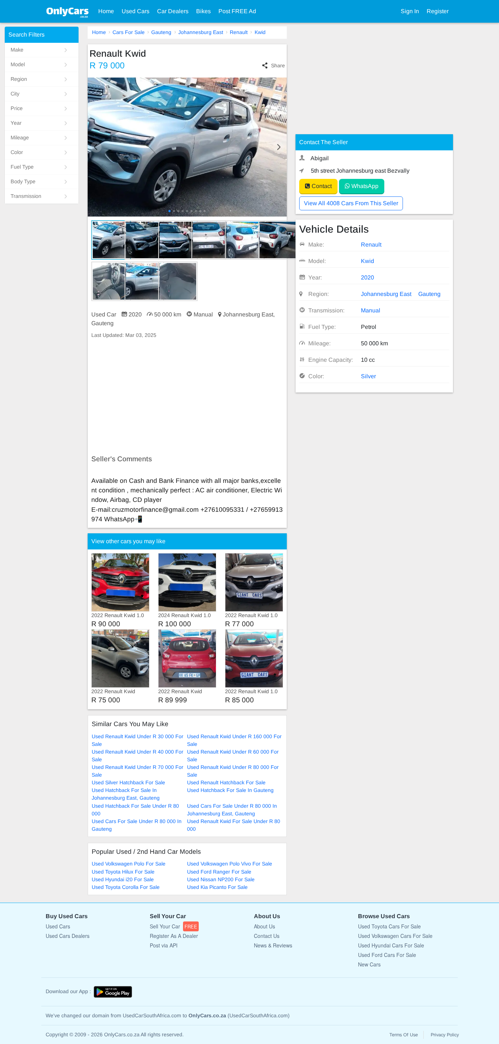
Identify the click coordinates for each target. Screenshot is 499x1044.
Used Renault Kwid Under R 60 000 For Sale (233, 755)
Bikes (203, 11)
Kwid (260, 32)
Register (438, 11)
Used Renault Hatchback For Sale (226, 782)
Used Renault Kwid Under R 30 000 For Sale (137, 740)
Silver (368, 376)
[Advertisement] (187, 397)
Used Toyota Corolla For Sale (126, 887)
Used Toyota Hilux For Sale (123, 872)
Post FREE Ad (237, 11)
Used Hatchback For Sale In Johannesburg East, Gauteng (126, 794)
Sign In (410, 11)
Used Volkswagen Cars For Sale (395, 935)
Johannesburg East (200, 32)
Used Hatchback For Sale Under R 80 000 (135, 809)
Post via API (164, 945)
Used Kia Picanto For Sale (217, 887)
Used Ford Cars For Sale (387, 954)
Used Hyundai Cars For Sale (391, 945)
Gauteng (161, 32)
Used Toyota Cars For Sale (389, 926)
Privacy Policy (445, 1034)
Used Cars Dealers (67, 935)
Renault (239, 32)
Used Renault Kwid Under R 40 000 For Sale (137, 755)
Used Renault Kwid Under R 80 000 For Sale (233, 771)
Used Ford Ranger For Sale (219, 872)
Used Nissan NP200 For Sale (221, 879)
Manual (370, 310)
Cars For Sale (129, 32)
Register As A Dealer (174, 935)
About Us (264, 926)
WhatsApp (364, 186)
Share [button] (278, 65)
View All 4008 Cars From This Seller (351, 203)
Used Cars (135, 11)
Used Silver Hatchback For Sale (128, 782)
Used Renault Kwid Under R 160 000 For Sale (234, 740)
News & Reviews (273, 945)
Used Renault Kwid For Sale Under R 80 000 (233, 825)
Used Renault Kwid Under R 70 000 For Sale (137, 771)
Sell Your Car (173, 926)
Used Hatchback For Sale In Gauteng (230, 790)
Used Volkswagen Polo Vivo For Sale (229, 864)
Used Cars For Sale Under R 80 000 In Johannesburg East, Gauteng (232, 809)
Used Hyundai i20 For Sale (123, 879)
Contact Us (266, 935)
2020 (367, 277)
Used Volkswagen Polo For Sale (128, 864)
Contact (321, 186)
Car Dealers (172, 11)
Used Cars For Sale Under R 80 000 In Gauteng (137, 825)
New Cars (369, 964)
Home (106, 11)
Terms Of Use (403, 1034)
